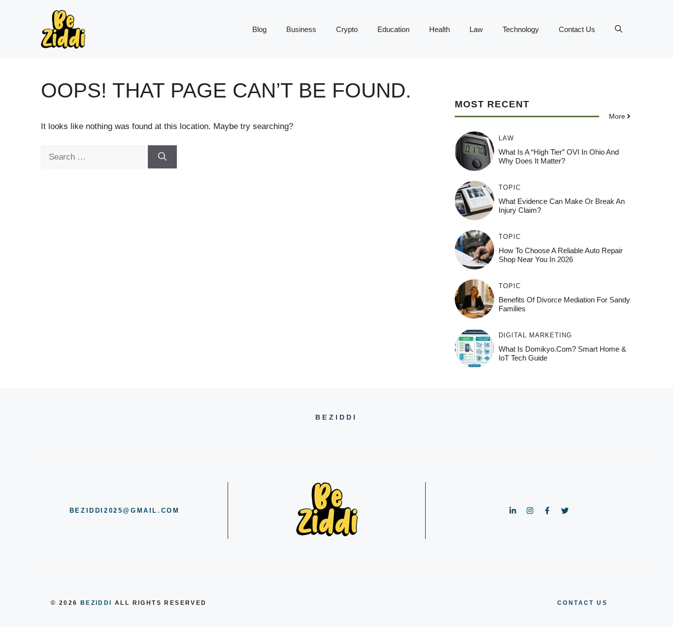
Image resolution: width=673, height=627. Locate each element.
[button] (618, 29)
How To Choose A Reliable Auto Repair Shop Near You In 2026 (561, 255)
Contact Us (577, 29)
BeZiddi (96, 602)
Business (301, 29)
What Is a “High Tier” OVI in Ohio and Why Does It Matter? (559, 156)
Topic (510, 187)
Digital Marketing (535, 335)
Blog (259, 29)
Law (476, 29)
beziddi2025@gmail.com (124, 510)
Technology (521, 29)
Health (439, 29)
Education (393, 29)
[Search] (162, 157)
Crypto (347, 29)
